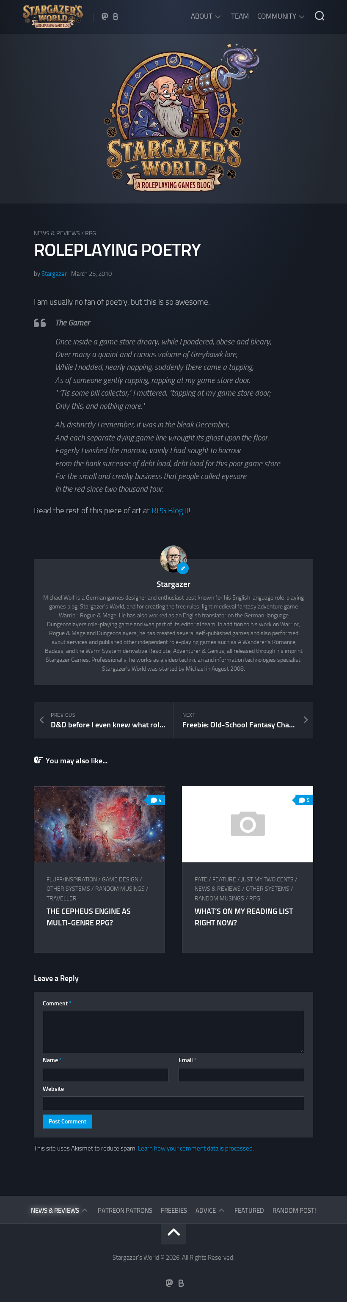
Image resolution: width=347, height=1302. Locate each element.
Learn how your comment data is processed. (196, 1148)
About (201, 16)
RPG (90, 233)
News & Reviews (57, 233)
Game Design (120, 879)
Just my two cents (267, 879)
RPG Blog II (169, 510)
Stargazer (54, 274)
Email (188, 1060)
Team (240, 16)
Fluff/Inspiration (72, 879)
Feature (224, 879)
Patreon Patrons (125, 1210)
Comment (57, 1003)
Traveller (62, 898)
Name (52, 1060)
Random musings (120, 888)
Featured (249, 1210)
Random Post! (294, 1210)
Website (53, 1089)
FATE (201, 879)
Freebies (174, 1210)
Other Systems (68, 888)
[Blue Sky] (116, 16)
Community (276, 16)
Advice (206, 1210)
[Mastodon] (105, 16)
